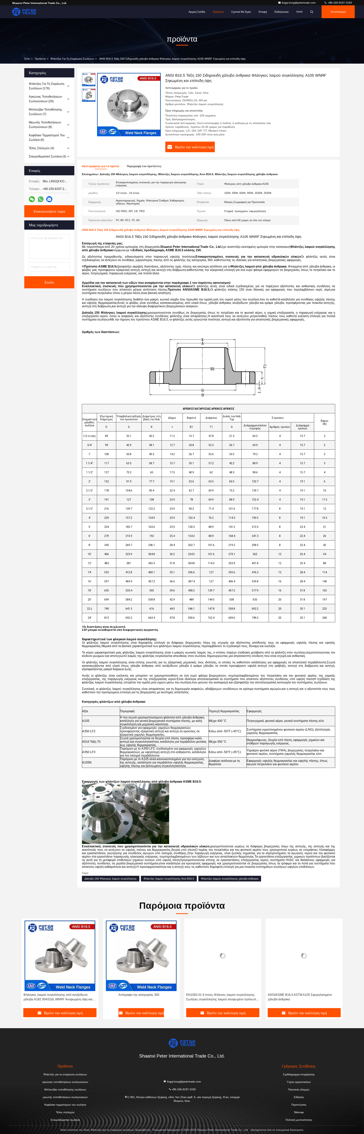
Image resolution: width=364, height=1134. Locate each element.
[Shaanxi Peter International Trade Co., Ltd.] (24, 11)
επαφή (263, 11)
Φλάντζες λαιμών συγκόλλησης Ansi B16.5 (169, 878)
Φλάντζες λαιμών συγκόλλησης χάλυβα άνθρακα (229, 878)
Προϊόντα (218, 11)
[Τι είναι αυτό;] (41, 199)
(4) (41, 148)
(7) (45, 112)
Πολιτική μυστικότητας (299, 1119)
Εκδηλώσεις (282, 11)
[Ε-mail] (49, 199)
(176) (46, 86)
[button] (28, 965)
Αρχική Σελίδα (197, 11)
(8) (45, 125)
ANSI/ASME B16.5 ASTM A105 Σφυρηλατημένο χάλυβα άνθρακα (218, 997)
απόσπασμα (338, 11)
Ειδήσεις (299, 1097)
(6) (47, 137)
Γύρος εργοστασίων (299, 1081)
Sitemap (299, 1112)
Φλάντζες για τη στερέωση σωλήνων (72, 58)
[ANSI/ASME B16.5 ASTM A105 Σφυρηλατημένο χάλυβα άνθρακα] (222, 955)
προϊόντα (40, 58)
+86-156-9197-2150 (339, 2)
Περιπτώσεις (298, 1104)
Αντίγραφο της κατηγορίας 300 (57, 994)
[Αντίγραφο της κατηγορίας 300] (59, 955)
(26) (45, 99)
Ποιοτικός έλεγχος (298, 1089)
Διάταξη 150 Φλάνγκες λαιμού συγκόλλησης (111, 878)
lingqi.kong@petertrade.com (299, 2)
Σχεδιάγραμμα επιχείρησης (299, 1074)
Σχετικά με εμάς (241, 11)
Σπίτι (27, 58)
